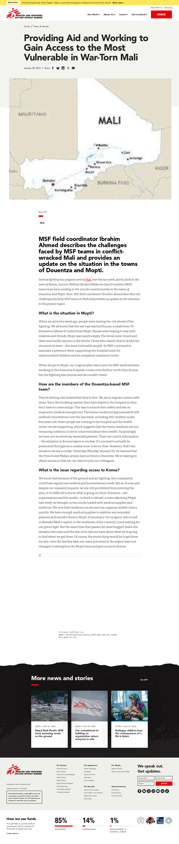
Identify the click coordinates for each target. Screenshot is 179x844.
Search (167, 7)
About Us (109, 14)
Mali (42, 222)
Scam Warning (117, 796)
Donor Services (62, 769)
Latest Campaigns (90, 769)
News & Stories (41, 26)
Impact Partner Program (65, 783)
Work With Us (156, 7)
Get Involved (138, 14)
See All (143, 680)
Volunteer (87, 777)
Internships (88, 799)
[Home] (27, 13)
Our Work (92, 14)
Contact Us (115, 790)
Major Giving (61, 780)
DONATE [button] (161, 14)
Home (27, 26)
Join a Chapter (89, 780)
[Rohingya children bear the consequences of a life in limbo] (129, 719)
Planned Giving (62, 786)
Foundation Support (64, 789)
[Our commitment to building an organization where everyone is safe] (89, 719)
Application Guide (90, 796)
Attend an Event (89, 774)
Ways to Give (61, 777)
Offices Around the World (121, 772)
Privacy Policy (116, 793)
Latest (122, 14)
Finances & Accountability (66, 774)
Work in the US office (91, 790)
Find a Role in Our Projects (93, 793)
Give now (117, 2)
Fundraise (87, 772)
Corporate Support (63, 792)
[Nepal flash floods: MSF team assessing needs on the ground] (49, 719)
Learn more (12, 833)
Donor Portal (61, 772)
